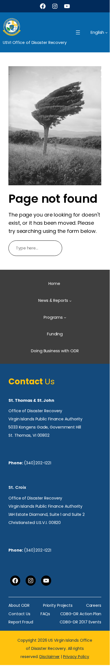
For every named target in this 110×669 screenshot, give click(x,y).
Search (84, 248)
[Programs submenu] (65, 317)
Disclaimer (49, 656)
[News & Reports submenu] (70, 301)
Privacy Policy (76, 656)
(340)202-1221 (37, 463)
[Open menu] (78, 32)
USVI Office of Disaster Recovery (35, 42)
